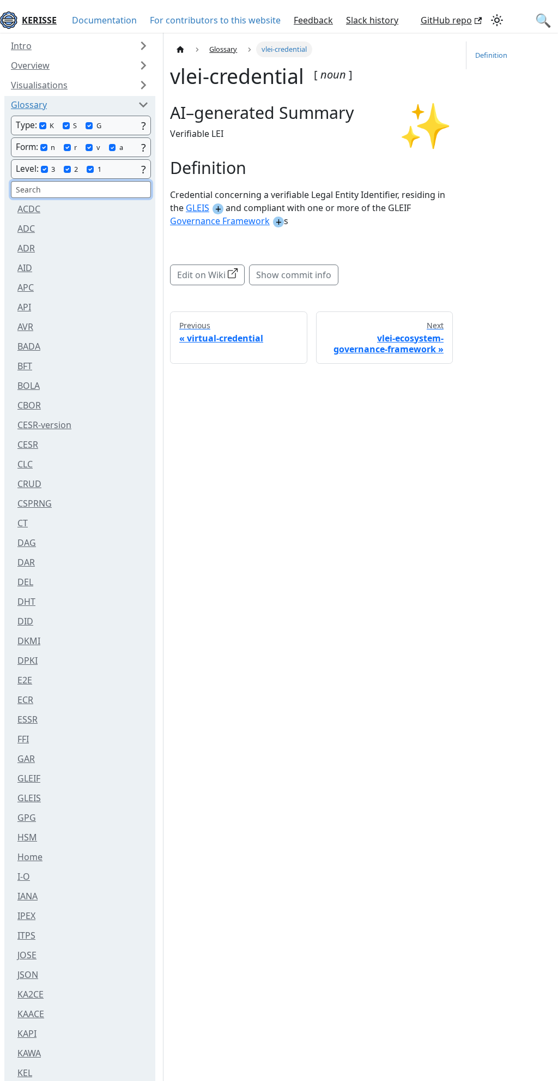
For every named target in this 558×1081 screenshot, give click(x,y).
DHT (26, 602)
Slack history (372, 20)
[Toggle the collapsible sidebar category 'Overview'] (143, 65)
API (24, 307)
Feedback (313, 20)
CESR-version (44, 425)
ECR (25, 700)
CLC (25, 464)
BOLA (28, 386)
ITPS (26, 935)
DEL (25, 582)
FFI (23, 739)
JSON (27, 975)
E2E (24, 680)
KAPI (27, 1034)
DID (25, 621)
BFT (24, 366)
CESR (27, 445)
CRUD (29, 484)
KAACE (30, 1014)
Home (30, 857)
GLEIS (29, 798)
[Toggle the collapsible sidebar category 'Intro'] (143, 46)
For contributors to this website (215, 20)
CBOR (29, 405)
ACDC (28, 209)
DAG (26, 543)
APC (25, 287)
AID (24, 268)
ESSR (27, 719)
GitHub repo (446, 20)
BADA (28, 346)
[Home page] (180, 49)
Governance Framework (220, 221)
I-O (23, 876)
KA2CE (30, 994)
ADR (26, 248)
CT (22, 523)
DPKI (27, 660)
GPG (26, 818)
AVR (25, 327)
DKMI (28, 641)
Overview (30, 65)
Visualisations (39, 85)
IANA (27, 896)
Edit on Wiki (201, 275)
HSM (27, 837)
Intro (21, 46)
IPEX (26, 916)
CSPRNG (34, 503)
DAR (26, 562)
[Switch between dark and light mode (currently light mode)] (497, 20)
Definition (491, 55)
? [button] (143, 126)
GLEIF (28, 778)
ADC (26, 229)
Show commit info (293, 275)
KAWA (29, 1053)
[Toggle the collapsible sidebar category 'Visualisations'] (143, 85)
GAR (26, 759)
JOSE (27, 955)
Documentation (104, 20)
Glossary (29, 105)
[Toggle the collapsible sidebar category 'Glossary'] (143, 104)
